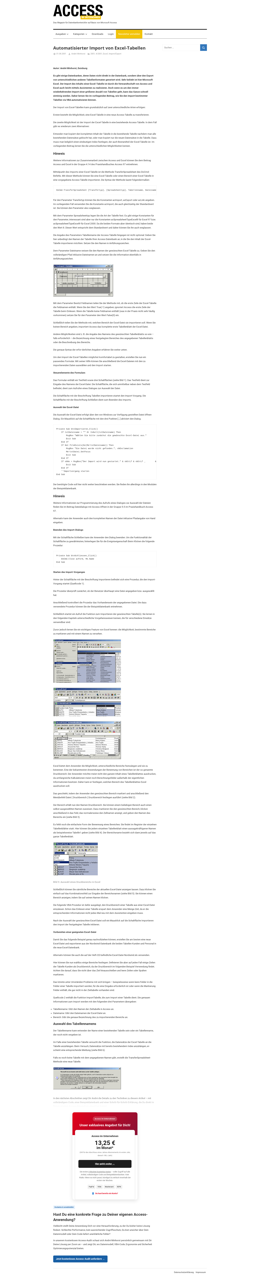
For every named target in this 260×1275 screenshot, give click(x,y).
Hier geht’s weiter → (105, 1164)
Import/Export (115, 54)
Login (111, 34)
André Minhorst (78, 54)
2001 (92, 54)
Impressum (201, 1272)
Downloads (97, 34)
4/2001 (99, 54)
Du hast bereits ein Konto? (106, 1193)
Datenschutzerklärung (184, 1272)
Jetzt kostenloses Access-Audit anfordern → (80, 1259)
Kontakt (149, 34)
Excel (105, 54)
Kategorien (78, 34)
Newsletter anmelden (129, 34)
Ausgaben (61, 34)
